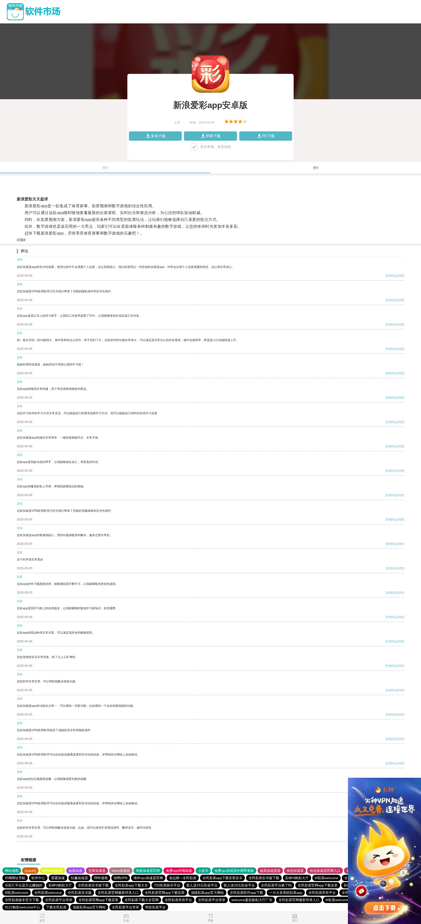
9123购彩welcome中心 (22, 907)
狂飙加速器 (79, 878)
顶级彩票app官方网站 (207, 893)
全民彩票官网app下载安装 (318, 885)
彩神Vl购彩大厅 (297, 878)
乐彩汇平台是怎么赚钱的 (23, 885)
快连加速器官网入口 (325, 871)
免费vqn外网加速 (179, 871)
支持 (388, 275)
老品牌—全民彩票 (182, 878)
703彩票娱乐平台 (167, 885)
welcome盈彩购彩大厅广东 (251, 900)
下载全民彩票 (56, 907)
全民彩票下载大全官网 (141, 900)
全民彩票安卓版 (80, 893)
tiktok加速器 (121, 871)
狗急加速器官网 (148, 871)
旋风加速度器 (52, 871)
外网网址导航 (15, 878)
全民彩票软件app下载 (246, 893)
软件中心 (38, 878)
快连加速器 (295, 871)
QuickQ (30, 871)
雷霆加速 (58, 878)
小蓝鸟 (203, 871)
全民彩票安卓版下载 (264, 878)
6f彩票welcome (326, 878)
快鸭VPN (120, 878)
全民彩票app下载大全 (131, 885)
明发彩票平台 (155, 907)
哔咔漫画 (101, 878)
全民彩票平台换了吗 (276, 885)
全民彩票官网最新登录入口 (118, 893)
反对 (398, 275)
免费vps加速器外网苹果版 (234, 871)
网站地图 (12, 871)
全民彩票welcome (48, 893)
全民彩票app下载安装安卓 (222, 878)
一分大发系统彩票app (285, 893)
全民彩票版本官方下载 (22, 900)
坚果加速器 (96, 871)
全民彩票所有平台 (322, 893)
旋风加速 (75, 871)
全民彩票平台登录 (58, 900)
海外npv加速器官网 (148, 878)
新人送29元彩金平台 (202, 885)
